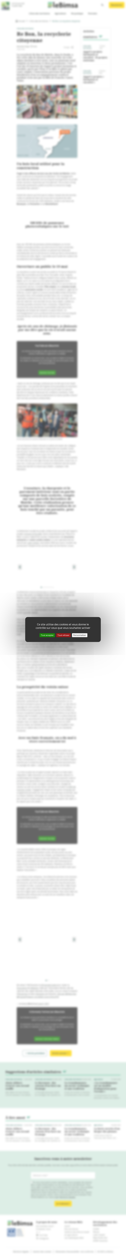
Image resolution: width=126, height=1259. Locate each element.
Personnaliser (79, 635)
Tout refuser (63, 635)
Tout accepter (47, 635)
